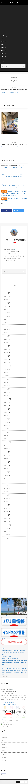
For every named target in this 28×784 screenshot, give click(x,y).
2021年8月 (6, 491)
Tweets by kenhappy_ (6, 774)
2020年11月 (6, 521)
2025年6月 (6, 339)
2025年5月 (6, 342)
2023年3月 (6, 428)
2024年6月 (6, 379)
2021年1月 (6, 514)
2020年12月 (6, 518)
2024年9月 (6, 369)
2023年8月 (6, 412)
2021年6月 (6, 498)
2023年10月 (6, 405)
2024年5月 (6, 382)
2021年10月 (6, 485)
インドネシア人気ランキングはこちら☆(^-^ (12, 167)
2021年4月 (6, 505)
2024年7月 (6, 375)
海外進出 (3, 50)
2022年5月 (6, 461)
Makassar (3, 47)
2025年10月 (6, 326)
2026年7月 (6, 296)
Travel (3, 44)
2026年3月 (6, 309)
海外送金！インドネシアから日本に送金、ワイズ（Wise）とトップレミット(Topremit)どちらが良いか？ (14, 193)
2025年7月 (6, 336)
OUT (22, 782)
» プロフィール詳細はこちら (7, 702)
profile (3, 62)
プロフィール (5, 36)
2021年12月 (6, 478)
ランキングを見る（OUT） (8, 105)
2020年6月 (6, 538)
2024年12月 (6, 359)
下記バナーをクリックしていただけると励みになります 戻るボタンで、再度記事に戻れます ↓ (14, 176)
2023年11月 (6, 402)
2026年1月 (6, 316)
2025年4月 (6, 346)
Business (3, 41)
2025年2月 (6, 352)
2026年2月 (6, 312)
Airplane (3, 53)
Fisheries (3, 56)
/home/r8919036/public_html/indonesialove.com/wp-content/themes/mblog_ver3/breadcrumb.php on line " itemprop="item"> (15, 662)
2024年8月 (6, 372)
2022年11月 (6, 442)
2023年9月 (6, 408)
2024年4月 (6, 385)
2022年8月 (6, 452)
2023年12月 (6, 399)
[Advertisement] (14, 20)
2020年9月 (6, 528)
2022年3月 (6, 468)
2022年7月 (6, 455)
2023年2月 (6, 432)
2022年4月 (6, 465)
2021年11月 (6, 481)
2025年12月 (6, 319)
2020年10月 (6, 524)
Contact (3, 59)
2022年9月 (6, 448)
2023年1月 (6, 435)
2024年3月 (6, 389)
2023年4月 (6, 425)
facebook (5, 210)
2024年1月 (6, 395)
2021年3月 (6, 508)
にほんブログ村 (14, 187)
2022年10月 (6, 445)
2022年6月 (6, 458)
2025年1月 (6, 355)
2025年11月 (6, 322)
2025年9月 (6, 329)
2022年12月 (6, 438)
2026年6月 (6, 299)
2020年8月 (6, 531)
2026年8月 (6, 293)
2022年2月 (6, 471)
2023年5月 (6, 422)
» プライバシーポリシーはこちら (8, 704)
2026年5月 (6, 302)
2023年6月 (6, 418)
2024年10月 (6, 365)
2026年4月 (6, 306)
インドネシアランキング (6, 615)
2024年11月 (6, 362)
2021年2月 (6, 511)
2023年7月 (6, 415)
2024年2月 (6, 392)
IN (17, 782)
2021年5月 (6, 501)
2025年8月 (6, 332)
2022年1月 (6, 475)
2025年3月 (6, 349)
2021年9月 (6, 488)
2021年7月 (6, 495)
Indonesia (4, 38)
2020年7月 (6, 534)
